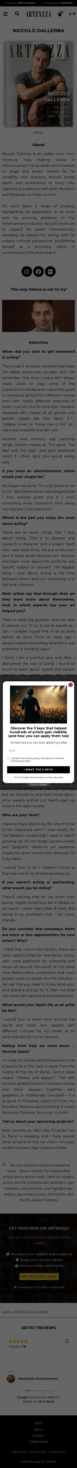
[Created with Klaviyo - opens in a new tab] (38, 785)
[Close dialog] (70, 685)
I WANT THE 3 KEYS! (38, 769)
